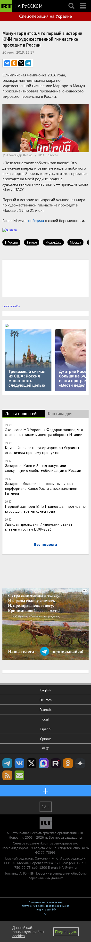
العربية (45, 719)
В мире (31, 242)
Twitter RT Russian (31, 763)
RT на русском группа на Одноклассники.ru (68, 763)
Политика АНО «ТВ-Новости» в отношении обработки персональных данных (46, 875)
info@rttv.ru (68, 867)
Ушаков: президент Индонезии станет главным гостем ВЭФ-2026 (38, 527)
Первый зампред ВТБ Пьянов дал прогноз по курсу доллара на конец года (45, 509)
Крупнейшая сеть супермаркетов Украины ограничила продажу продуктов (42, 450)
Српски (45, 738)
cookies (18, 936)
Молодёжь (53, 242)
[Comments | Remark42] (45, 278)
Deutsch (46, 699)
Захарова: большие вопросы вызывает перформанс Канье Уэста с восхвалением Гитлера (41, 488)
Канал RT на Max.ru (44, 763)
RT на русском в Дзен (80, 763)
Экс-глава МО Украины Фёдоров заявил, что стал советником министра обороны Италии (44, 432)
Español (45, 729)
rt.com (44, 843)
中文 (45, 748)
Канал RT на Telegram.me (7, 763)
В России (11, 242)
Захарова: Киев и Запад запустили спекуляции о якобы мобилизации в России (43, 468)
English (45, 690)
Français (45, 709)
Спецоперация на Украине (45, 16)
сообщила (35, 220)
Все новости (45, 544)
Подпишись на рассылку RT (19, 775)
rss (7, 775)
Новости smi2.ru (11, 306)
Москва (75, 242)
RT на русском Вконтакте (19, 763)
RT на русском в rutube (56, 763)
